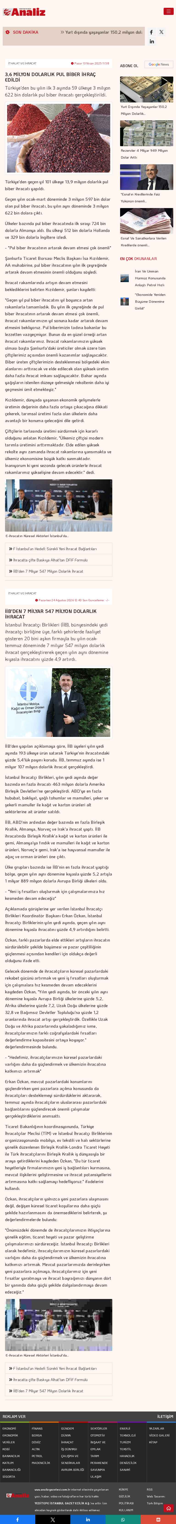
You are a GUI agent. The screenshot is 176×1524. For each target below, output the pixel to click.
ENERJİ (125, 1428)
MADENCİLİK (41, 1463)
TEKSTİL (125, 1449)
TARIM (95, 1456)
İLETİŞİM (165, 1416)
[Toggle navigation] (169, 11)
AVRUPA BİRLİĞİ (72, 1470)
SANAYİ (125, 1470)
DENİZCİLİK (128, 1463)
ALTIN (36, 1449)
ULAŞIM (96, 1476)
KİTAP (153, 1442)
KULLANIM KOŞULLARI (127, 1513)
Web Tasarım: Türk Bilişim (156, 1499)
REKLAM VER (14, 1416)
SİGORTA (9, 1476)
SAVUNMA (98, 1470)
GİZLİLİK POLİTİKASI (126, 1499)
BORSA (37, 1435)
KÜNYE (123, 1489)
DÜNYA (66, 1435)
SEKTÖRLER (99, 1428)
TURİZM (125, 1442)
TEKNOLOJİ (128, 1435)
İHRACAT (67, 1442)
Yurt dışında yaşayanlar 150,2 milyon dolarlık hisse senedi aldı (101, 32)
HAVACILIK (127, 1456)
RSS (150, 1489)
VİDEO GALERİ (159, 1435)
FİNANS (37, 1428)
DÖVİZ (36, 1442)
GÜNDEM (67, 1428)
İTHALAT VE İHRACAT (22, 63)
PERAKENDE (99, 1463)
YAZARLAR (156, 1428)
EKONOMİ (9, 1428)
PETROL (37, 1456)
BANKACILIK (11, 1456)
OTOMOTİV (98, 1435)
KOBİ (6, 1449)
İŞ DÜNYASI (69, 1449)
